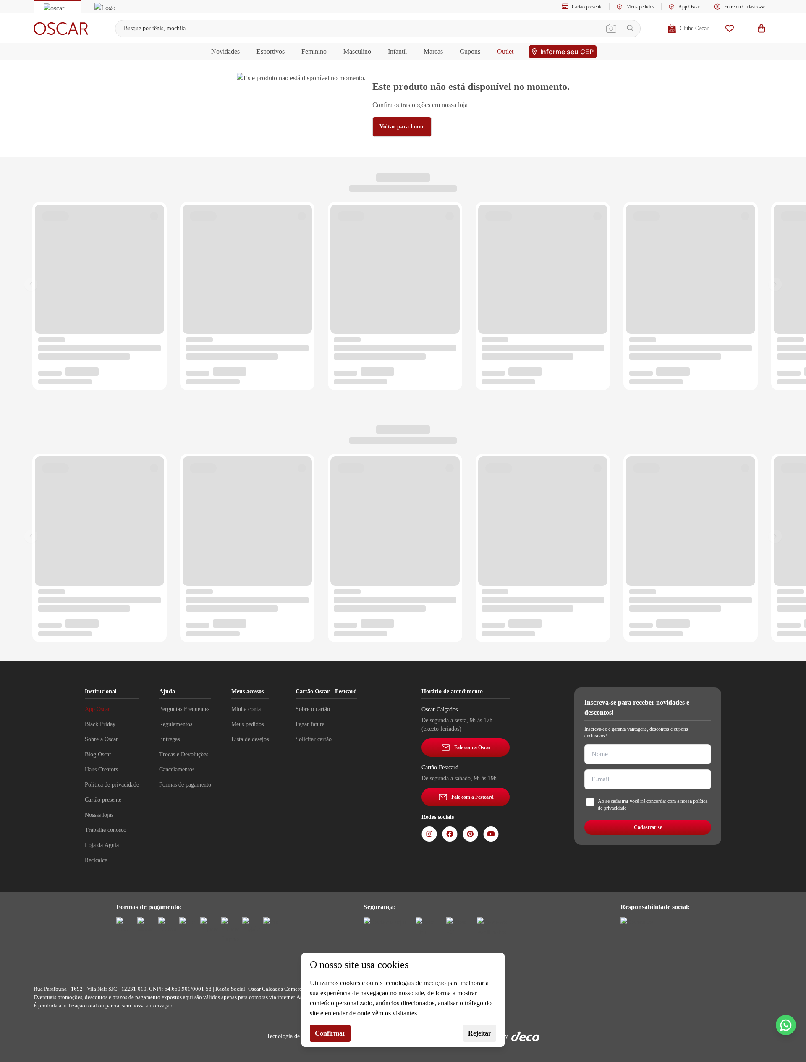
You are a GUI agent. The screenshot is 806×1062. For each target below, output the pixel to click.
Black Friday (100, 724)
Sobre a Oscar (101, 739)
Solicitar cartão (314, 739)
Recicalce (96, 860)
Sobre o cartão (313, 709)
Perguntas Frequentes (184, 709)
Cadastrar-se (648, 827)
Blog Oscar (98, 754)
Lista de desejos (250, 739)
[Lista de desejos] (730, 28)
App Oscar (689, 7)
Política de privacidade (112, 784)
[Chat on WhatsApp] (786, 1025)
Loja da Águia (102, 845)
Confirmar (330, 1033)
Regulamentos (175, 724)
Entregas (169, 739)
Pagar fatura (310, 724)
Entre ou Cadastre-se (744, 7)
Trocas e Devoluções (183, 754)
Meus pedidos (640, 7)
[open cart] (761, 28)
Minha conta (246, 709)
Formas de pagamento (185, 784)
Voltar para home (401, 126)
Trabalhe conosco (105, 830)
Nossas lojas (99, 815)
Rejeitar (479, 1033)
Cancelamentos (176, 769)
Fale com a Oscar (472, 747)
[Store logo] (61, 28)
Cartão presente (587, 7)
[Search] (630, 28)
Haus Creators (101, 769)
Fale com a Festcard (472, 797)
